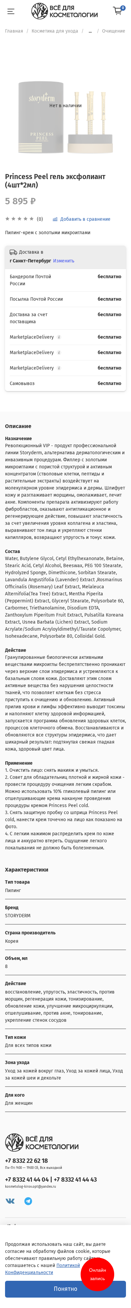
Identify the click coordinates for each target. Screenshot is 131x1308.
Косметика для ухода (55, 31)
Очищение (113, 31)
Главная (14, 31)
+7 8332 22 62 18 (26, 1161)
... (90, 31)
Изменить (63, 261)
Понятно (65, 1289)
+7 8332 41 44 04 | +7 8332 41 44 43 (51, 1179)
